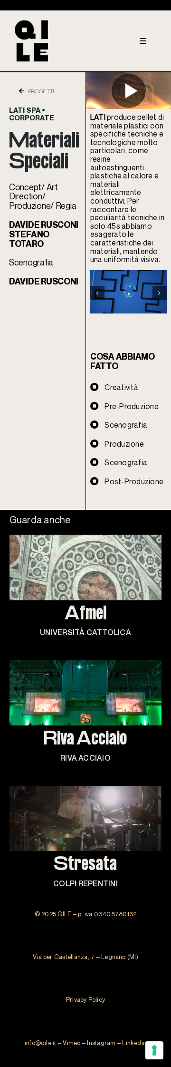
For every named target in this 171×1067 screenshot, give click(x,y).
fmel (85, 614)
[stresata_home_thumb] (86, 789)
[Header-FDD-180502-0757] (86, 664)
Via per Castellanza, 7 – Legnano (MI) (85, 956)
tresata (85, 865)
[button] (97, 293)
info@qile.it (41, 1043)
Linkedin (134, 1043)
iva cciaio (85, 739)
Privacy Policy (85, 999)
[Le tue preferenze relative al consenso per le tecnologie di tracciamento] (154, 1050)
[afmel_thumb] (86, 538)
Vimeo (71, 1043)
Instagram (101, 1043)
